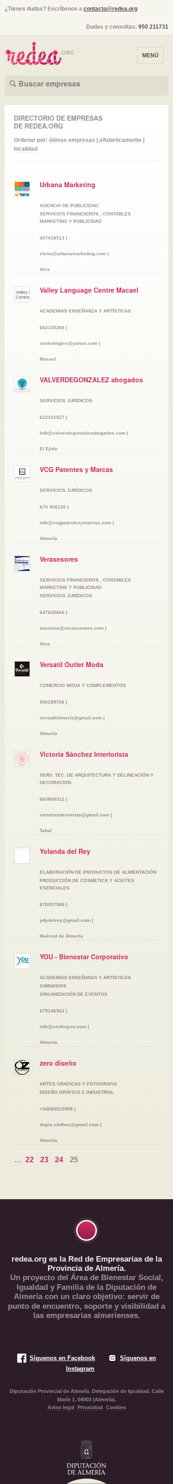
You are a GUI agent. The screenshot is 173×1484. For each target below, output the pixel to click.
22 (29, 1160)
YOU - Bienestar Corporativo (84, 956)
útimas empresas (72, 140)
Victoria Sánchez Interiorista (84, 754)
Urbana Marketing (67, 184)
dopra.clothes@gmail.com (69, 1124)
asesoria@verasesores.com (72, 628)
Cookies (116, 1407)
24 (59, 1160)
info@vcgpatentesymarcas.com (75, 522)
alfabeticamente (120, 140)
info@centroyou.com (63, 1026)
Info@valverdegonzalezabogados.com (82, 432)
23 (44, 1160)
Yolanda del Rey (65, 851)
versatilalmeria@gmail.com (71, 717)
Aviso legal (61, 1407)
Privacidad (90, 1407)
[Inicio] (39, 51)
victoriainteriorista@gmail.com (74, 814)
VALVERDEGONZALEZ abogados (91, 379)
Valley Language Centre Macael (89, 289)
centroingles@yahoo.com (68, 343)
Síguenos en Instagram (111, 1363)
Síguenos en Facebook (62, 1358)
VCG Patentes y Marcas (76, 469)
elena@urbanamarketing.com (73, 253)
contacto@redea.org (110, 9)
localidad (25, 149)
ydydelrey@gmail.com (65, 920)
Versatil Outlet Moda (71, 664)
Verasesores (59, 559)
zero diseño (58, 1062)
